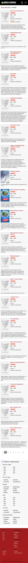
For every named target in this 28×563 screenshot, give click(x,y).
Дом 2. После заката (16, 342)
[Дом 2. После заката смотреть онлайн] (5, 354)
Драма (15, 534)
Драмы (5, 490)
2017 (14, 505)
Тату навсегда (14, 318)
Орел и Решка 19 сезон (16, 210)
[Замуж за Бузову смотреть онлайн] (5, 182)
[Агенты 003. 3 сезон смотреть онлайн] (5, 440)
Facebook (4, 551)
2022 (5, 470)
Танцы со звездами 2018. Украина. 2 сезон (17, 146)
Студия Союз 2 (14, 297)
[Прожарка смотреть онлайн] (5, 86)
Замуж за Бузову (15, 171)
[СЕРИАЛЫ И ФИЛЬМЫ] (8, 3)
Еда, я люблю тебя (15, 407)
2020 (5, 472)
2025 (14, 467)
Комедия (16, 537)
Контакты (16, 551)
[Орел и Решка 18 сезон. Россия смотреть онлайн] (5, 245)
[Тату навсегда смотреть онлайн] (5, 331)
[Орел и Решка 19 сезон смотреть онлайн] (5, 222)
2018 (15, 14)
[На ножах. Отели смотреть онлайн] (5, 137)
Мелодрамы (6, 486)
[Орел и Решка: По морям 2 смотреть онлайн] (5, 201)
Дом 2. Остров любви (16, 279)
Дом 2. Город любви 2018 (17, 362)
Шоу (11, 14)
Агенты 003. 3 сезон (16, 427)
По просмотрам (16, 481)
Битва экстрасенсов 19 (17, 11)
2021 (14, 470)
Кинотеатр (6, 479)
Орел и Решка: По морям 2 (17, 189)
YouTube (4, 552)
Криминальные (16, 486)
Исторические (16, 492)
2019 (14, 472)
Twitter (3, 554)
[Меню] (25, 2)
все (4, 474)
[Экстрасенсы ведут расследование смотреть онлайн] (5, 64)
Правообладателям (18, 552)
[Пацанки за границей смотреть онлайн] (5, 110)
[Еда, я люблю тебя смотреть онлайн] (5, 419)
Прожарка (13, 73)
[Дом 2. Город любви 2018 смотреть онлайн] (5, 374)
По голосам (6, 481)
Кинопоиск (15, 479)
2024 (5, 468)
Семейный (16, 535)
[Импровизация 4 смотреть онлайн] (5, 268)
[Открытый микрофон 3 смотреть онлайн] (5, 396)
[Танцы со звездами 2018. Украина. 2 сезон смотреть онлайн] (5, 158)
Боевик (15, 545)
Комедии (15, 490)
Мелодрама (16, 532)
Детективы (6, 488)
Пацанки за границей (16, 98)
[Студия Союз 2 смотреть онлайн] (5, 309)
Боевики (15, 488)
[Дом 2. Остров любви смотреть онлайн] (5, 291)
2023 (14, 468)
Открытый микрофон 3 (16, 384)
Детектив (16, 543)
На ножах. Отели (15, 125)
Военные (5, 492)
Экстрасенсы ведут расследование (16, 52)
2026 (5, 467)
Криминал (16, 541)
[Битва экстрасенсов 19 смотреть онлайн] (5, 23)
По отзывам (6, 512)
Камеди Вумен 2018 (15, 32)
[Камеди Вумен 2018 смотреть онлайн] (5, 45)
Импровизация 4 (14, 256)
